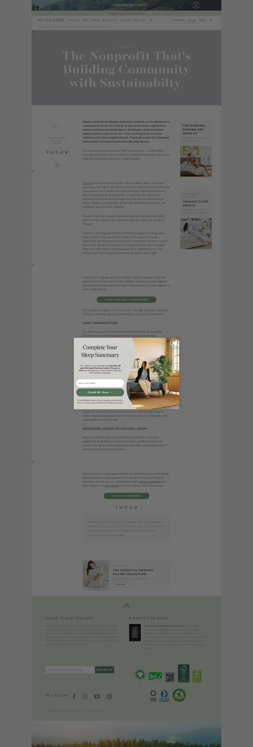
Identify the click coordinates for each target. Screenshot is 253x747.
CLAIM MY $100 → (100, 392)
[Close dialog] (174, 343)
